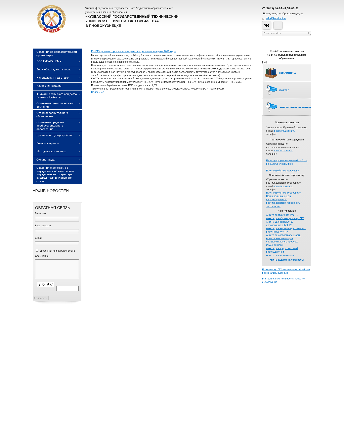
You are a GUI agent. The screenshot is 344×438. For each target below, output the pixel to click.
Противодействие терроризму (283, 192)
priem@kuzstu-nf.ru (284, 130)
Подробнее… (99, 92)
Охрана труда (45, 159)
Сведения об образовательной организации (56, 53)
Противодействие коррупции (282, 170)
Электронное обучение (295, 107)
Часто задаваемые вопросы (287, 259)
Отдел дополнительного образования (52, 114)
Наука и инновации (49, 85)
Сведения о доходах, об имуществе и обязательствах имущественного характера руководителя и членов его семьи (55, 174)
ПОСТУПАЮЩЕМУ (48, 61)
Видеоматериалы (47, 143)
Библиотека (287, 73)
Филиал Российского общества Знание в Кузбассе (56, 95)
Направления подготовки (52, 77)
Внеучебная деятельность (53, 69)
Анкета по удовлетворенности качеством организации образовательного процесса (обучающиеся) (283, 240)
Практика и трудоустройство (54, 135)
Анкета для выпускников (280, 255)
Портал (284, 90)
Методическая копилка (51, 151)
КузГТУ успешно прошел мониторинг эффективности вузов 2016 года (133, 51)
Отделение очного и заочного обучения (55, 105)
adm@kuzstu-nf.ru (276, 18)
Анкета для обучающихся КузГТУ (285, 218)
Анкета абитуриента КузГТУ (282, 215)
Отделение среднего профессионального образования (50, 125)
